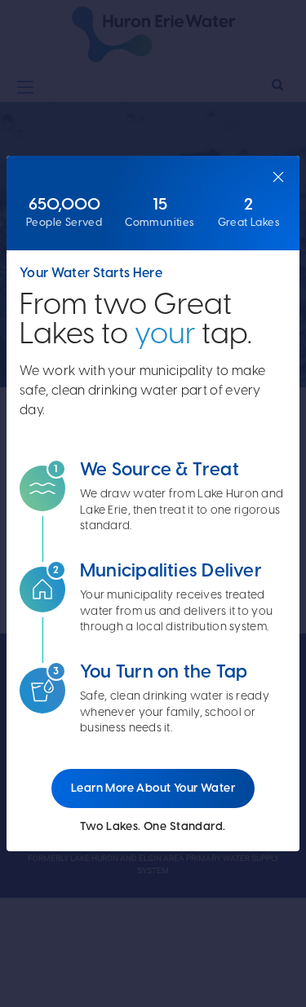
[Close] (278, 177)
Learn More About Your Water (153, 788)
